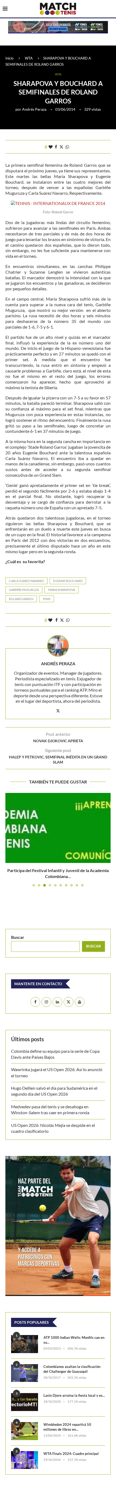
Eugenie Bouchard (68, 581)
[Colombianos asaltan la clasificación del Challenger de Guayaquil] (24, 1367)
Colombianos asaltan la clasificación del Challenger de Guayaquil (71, 1362)
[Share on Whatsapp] (67, 146)
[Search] (110, 9)
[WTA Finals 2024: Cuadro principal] (24, 1454)
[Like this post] (51, 146)
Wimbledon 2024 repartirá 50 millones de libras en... (67, 1420)
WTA (29, 58)
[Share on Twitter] (61, 146)
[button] (10, 836)
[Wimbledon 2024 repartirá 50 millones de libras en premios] (24, 1425)
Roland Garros (21, 599)
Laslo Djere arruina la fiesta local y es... (74, 1389)
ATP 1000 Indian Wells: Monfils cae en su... (73, 1333)
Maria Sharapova (61, 589)
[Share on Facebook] (56, 146)
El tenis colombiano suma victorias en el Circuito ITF (58, 870)
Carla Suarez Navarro (26, 581)
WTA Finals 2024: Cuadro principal (71, 1447)
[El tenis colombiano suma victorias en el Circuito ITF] (58, 828)
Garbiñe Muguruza (24, 589)
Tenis (46, 599)
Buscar (17, 930)
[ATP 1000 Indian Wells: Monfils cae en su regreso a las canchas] (24, 1338)
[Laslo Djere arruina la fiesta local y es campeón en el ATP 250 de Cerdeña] (24, 1396)
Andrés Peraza (34, 109)
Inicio (9, 58)
